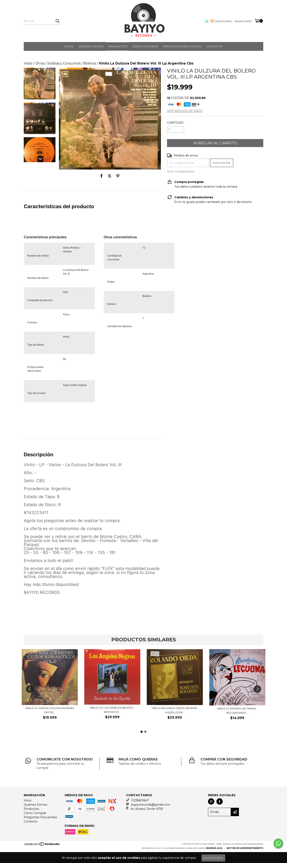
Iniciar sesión (243, 21)
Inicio (69, 46)
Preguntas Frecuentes (182, 46)
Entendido (213, 857)
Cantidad (175, 123)
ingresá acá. (214, 848)
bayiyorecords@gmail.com (150, 804)
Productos (117, 46)
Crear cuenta (223, 21)
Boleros (89, 63)
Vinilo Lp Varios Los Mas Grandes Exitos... (49, 710)
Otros (40, 63)
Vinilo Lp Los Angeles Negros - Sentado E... (112, 709)
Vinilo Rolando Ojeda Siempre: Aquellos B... (175, 710)
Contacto (214, 46)
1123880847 (140, 800)
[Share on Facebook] (101, 176)
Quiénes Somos (91, 46)
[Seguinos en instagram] (211, 801)
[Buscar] (57, 21)
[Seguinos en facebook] (219, 801)
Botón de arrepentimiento (245, 848)
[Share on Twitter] (110, 176)
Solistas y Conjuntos (63, 63)
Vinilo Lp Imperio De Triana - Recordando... (237, 710)
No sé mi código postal (180, 171)
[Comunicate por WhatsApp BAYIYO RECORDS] (278, 843)
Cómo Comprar (145, 46)
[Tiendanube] (42, 845)
